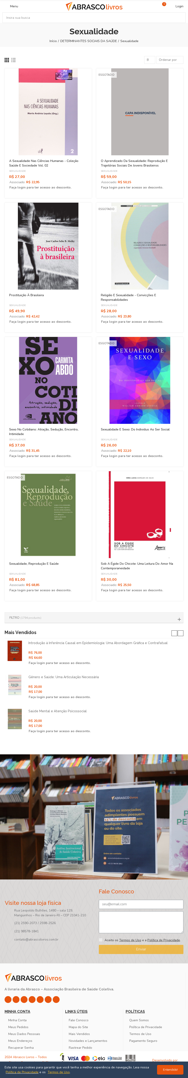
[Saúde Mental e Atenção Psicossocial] (15, 719)
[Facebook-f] (16, 999)
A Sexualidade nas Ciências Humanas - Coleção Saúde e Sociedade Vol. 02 (43, 163)
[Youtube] (40, 999)
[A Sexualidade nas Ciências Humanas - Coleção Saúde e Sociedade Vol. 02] (48, 111)
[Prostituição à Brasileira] (48, 246)
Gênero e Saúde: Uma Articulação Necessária (63, 677)
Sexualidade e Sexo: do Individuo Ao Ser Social (135, 429)
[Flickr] (48, 999)
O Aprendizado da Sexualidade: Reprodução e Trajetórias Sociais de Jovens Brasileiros (134, 163)
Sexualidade (17, 171)
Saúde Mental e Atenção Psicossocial (57, 711)
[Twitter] (24, 999)
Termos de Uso (130, 940)
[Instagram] (8, 999)
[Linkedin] (32, 999)
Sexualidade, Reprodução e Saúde (34, 564)
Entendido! (170, 1069)
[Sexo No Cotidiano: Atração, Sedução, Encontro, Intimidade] (48, 380)
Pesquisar (178, 17)
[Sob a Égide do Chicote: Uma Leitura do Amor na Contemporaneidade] (139, 514)
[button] (174, 633)
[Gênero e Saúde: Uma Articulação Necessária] (15, 685)
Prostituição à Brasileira (26, 295)
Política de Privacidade (163, 940)
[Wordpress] (56, 999)
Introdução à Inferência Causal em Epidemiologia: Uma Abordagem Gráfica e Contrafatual (98, 643)
